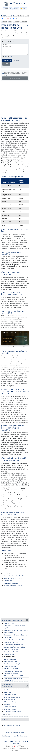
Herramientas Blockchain (12, 725)
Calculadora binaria (10, 695)
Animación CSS (8, 704)
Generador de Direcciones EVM (13, 578)
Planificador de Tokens (11, 690)
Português (25, 741)
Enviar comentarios (15, 78)
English (5, 741)
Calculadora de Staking (11, 649)
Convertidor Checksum (11, 583)
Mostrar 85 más (7, 714)
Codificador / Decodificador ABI (14, 576)
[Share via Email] (17, 18)
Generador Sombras (10, 699)
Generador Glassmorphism (12, 711)
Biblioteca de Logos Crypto (12, 664)
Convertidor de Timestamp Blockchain (16, 635)
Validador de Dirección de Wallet (14, 676)
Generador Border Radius (12, 697)
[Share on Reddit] (8, 18)
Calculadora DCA (9, 623)
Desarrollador (24, 21)
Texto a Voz (7, 692)
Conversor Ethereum (10, 666)
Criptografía (17, 21)
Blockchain (11, 15)
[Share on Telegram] (14, 18)
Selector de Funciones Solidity (13, 585)
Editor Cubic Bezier (10, 707)
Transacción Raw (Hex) (9, 42)
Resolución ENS (9, 632)
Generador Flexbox (10, 709)
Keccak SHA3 (8, 581)
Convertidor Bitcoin (10, 654)
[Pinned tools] (11, 8)
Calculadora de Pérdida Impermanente (16, 630)
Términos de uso (22, 736)
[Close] (27, 5)
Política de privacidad (9, 736)
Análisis (10, 21)
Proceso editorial (18, 733)
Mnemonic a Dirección (11, 669)
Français (17, 741)
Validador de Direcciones (12, 673)
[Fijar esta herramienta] (27, 25)
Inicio (4, 15)
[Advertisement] (15, 98)
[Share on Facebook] (2, 18)
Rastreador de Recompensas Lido (14, 647)
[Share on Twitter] (5, 18)
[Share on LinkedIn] (11, 18)
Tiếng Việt (16, 743)
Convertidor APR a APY (11, 652)
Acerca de (9, 733)
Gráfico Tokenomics (10, 659)
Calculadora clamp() (10, 702)
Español (11, 741)
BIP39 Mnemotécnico (10, 661)
